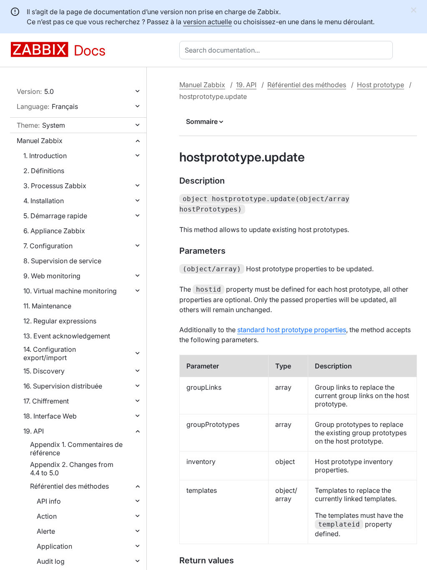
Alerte (46, 531)
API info (49, 501)
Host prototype (380, 85)
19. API (33, 431)
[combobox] (287, 50)
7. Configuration (48, 246)
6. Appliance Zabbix (54, 231)
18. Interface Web (50, 416)
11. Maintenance (47, 306)
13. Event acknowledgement (66, 336)
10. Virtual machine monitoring (70, 291)
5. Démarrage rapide (55, 216)
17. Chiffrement (46, 401)
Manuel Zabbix (40, 140)
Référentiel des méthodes (69, 486)
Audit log (51, 561)
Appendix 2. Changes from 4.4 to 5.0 (71, 468)
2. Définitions (43, 170)
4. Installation (43, 201)
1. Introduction (45, 155)
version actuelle (207, 22)
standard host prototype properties (291, 329)
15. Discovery (44, 371)
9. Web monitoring (51, 276)
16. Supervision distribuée (62, 386)
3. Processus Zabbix (54, 186)
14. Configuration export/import (49, 353)
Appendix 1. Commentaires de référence (76, 448)
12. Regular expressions (59, 321)
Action (47, 516)
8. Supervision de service (62, 261)
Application (54, 546)
